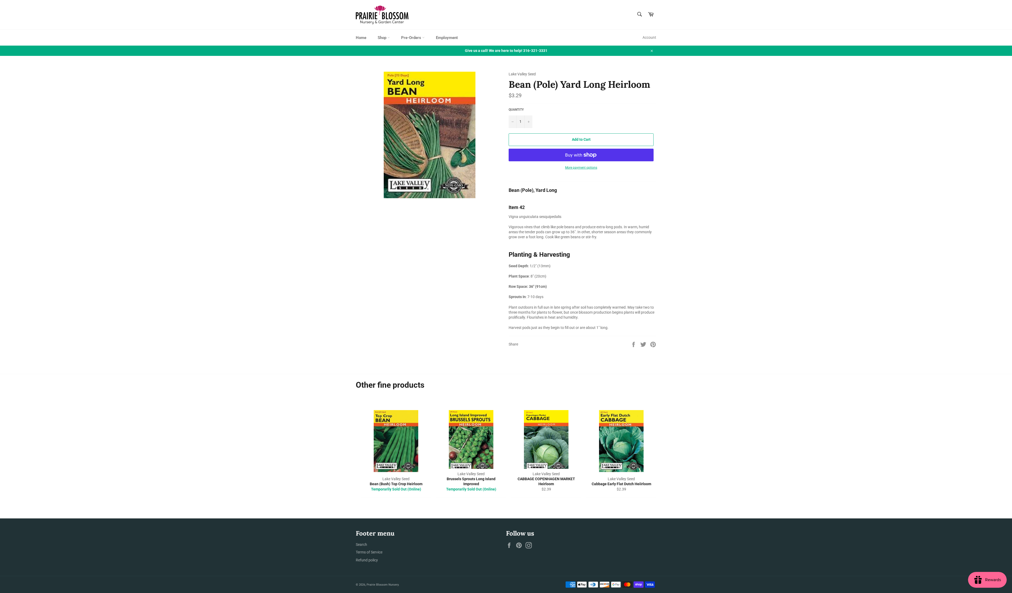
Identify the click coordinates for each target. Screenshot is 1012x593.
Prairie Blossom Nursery (382, 584)
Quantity (516, 109)
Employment (447, 37)
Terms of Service (369, 552)
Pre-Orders (411, 37)
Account (649, 37)
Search (361, 544)
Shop (382, 37)
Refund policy (367, 560)
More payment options (581, 167)
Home (361, 37)
